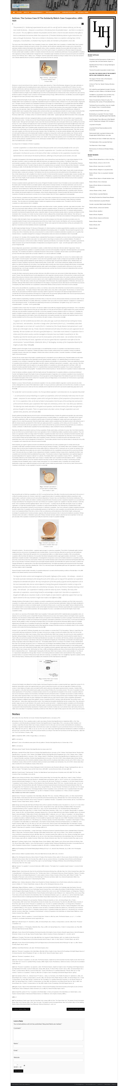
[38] (44, 627)
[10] (36, 133)
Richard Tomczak (19, 23)
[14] (84, 215)
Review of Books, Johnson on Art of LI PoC (99, 162)
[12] (26, 179)
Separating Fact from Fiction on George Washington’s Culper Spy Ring (102, 65)
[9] (73, 123)
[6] (37, 107)
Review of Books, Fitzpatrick (96, 214)
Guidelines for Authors (69, 12)
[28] (31, 379)
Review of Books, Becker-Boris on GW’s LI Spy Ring (101, 159)
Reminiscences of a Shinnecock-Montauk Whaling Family (101, 149)
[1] (73, 41)
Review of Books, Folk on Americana (98, 181)
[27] (84, 368)
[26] (32, 345)
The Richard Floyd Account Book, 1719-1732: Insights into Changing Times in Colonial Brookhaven (102, 106)
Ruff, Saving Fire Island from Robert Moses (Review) (101, 197)
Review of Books (93, 228)
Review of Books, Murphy (95, 221)
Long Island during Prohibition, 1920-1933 (99, 110)
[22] (76, 284)
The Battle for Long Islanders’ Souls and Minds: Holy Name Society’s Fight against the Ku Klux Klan (101, 95)
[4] (20, 87)
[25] (64, 317)
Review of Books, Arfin (94, 224)
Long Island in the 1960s (95, 124)
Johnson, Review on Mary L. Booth (22, 1009)
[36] (60, 598)
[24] (39, 304)
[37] (68, 621)
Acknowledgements (36, 12)
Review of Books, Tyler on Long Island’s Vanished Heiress (101, 174)
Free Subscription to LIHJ (53, 12)
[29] (16, 388)
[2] (76, 51)
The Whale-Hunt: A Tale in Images (97, 145)
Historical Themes (83, 12)
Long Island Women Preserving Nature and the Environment (100, 128)
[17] (23, 244)
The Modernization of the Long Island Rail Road (100, 142)
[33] (46, 465)
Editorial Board (107, 1084)
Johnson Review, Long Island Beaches (98, 194)
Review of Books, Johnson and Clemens (99, 207)
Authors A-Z (100, 1084)
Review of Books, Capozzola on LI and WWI (100, 166)
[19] (78, 258)
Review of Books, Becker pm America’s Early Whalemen (100, 186)
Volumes (19, 12)
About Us (26, 12)
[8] (83, 114)
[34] (63, 516)
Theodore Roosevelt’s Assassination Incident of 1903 (76, 1009)
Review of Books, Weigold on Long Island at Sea (101, 169)
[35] (31, 567)
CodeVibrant (32, 1084)
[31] (70, 426)
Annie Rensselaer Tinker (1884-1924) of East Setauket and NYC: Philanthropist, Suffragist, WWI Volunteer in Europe (102, 120)
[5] (62, 105)
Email (16, 1050)
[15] (45, 224)
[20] (83, 264)
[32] (45, 441)
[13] (73, 194)
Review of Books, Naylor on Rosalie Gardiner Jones (101, 178)
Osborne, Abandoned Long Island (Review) (99, 200)
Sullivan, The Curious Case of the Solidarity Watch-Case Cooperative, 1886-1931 (102, 74)
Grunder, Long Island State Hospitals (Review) (100, 204)
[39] (66, 654)
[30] (39, 412)
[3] (57, 57)
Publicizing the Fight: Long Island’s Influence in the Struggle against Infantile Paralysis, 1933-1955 (101, 134)
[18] (60, 253)
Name (16, 1043)
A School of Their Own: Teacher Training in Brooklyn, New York (102, 85)
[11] (77, 167)
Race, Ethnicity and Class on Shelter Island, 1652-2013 (102, 138)
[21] (28, 270)
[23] (53, 295)
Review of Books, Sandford (95, 211)
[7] (67, 109)
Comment (17, 1028)
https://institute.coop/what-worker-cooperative (23, 792)
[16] (76, 233)
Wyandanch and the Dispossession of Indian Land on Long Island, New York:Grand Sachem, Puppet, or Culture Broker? (102, 60)
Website (16, 1057)
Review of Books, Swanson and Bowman (99, 218)
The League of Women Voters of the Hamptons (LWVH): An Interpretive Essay (100, 79)
